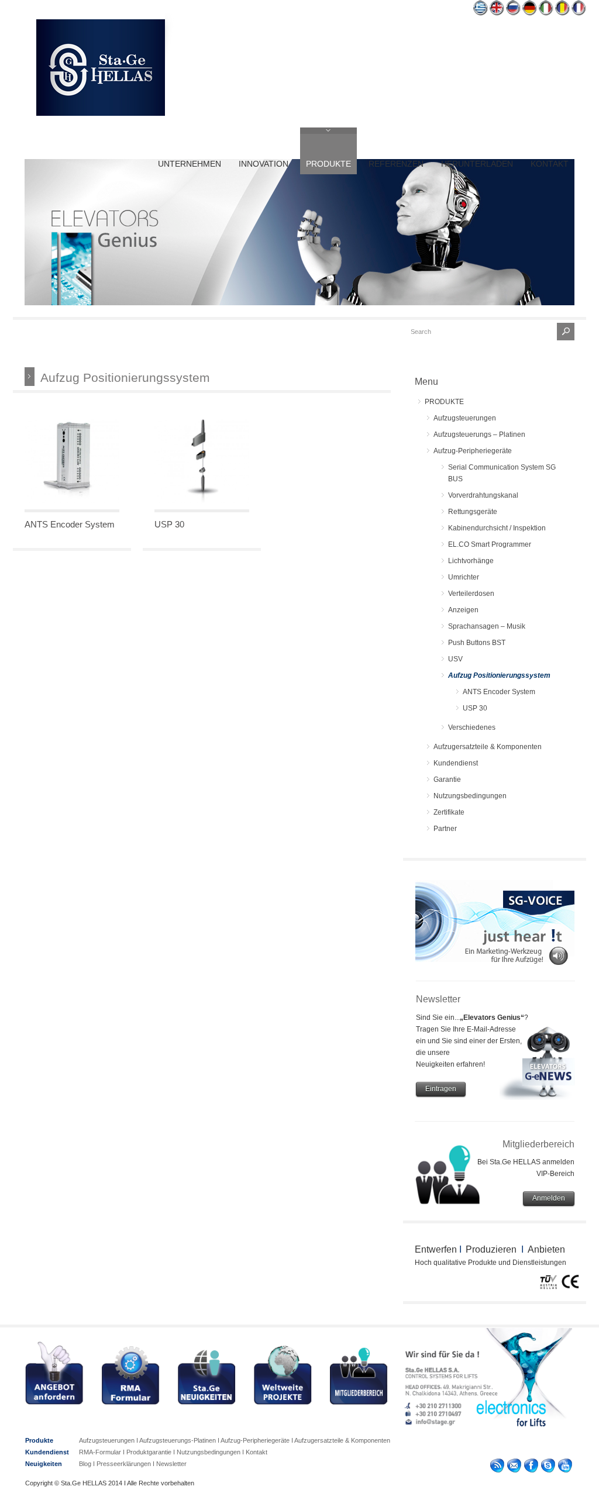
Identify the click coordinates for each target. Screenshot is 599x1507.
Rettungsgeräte (472, 512)
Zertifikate (448, 812)
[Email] (514, 1467)
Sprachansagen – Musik (486, 626)
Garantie (447, 779)
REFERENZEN (396, 163)
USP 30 (169, 524)
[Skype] (548, 1467)
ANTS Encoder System (70, 524)
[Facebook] (531, 1467)
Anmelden (548, 1198)
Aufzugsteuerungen (464, 418)
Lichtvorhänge (471, 561)
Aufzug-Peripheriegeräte (472, 451)
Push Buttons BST (476, 643)
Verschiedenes (471, 727)
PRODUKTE (328, 163)
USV (455, 659)
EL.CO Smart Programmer (489, 544)
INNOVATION (263, 163)
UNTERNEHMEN (189, 163)
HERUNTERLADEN (477, 163)
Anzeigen (463, 610)
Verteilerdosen (471, 593)
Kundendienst (455, 763)
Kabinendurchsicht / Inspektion (497, 528)
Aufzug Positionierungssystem (499, 675)
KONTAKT (550, 163)
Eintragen (440, 1089)
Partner (445, 829)
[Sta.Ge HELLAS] (100, 113)
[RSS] (497, 1467)
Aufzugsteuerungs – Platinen (479, 434)
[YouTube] (565, 1467)
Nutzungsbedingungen (470, 796)
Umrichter (463, 577)
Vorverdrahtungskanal (483, 495)
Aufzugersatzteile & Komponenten (487, 747)
